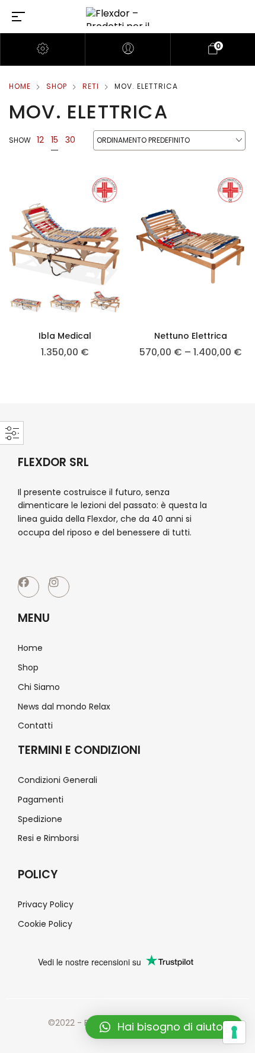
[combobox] (169, 141)
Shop (56, 86)
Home (20, 86)
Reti (90, 86)
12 (40, 140)
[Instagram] (58, 587)
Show (20, 140)
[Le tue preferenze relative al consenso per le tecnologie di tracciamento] (234, 1032)
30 (70, 140)
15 (54, 140)
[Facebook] (28, 587)
